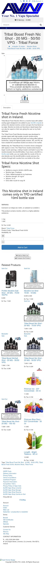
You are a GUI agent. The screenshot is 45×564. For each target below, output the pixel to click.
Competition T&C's (9, 484)
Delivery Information (9, 473)
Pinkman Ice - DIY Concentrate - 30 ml (32, 389)
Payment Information (10, 482)
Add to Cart (22, 247)
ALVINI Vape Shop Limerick (12, 488)
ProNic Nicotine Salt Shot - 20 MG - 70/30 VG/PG (10, 292)
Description (7, 107)
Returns (5, 532)
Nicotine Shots (32, 46)
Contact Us (6, 529)
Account (5, 505)
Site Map (6, 534)
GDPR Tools (7, 471)
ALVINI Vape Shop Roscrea (12, 492)
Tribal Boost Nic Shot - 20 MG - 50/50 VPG (33, 359)
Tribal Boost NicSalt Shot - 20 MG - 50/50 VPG (10, 360)
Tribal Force (10, 228)
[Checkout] (29, 1)
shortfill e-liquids (36, 123)
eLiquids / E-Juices (18, 46)
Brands (5, 518)
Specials (6, 524)
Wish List (6, 510)
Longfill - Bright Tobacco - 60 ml (30, 453)
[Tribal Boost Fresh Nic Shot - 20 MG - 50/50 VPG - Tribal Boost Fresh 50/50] (24, 73)
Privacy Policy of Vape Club (12, 486)
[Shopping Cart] (26, 1)
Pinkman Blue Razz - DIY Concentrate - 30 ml (33, 421)
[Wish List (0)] (24, 1)
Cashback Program (9, 480)
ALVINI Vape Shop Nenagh (12, 490)
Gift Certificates (8, 520)
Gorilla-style (5, 154)
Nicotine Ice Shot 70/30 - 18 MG (31, 291)
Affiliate (5, 522)
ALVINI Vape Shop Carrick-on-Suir (14, 494)
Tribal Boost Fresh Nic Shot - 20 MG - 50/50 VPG (23, 48)
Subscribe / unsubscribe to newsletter (15, 512)
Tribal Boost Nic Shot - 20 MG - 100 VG (11, 422)
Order (5, 508)
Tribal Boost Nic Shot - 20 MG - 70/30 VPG (33, 324)
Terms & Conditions (9, 477)
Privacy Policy (7, 475)
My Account (37, 1)
